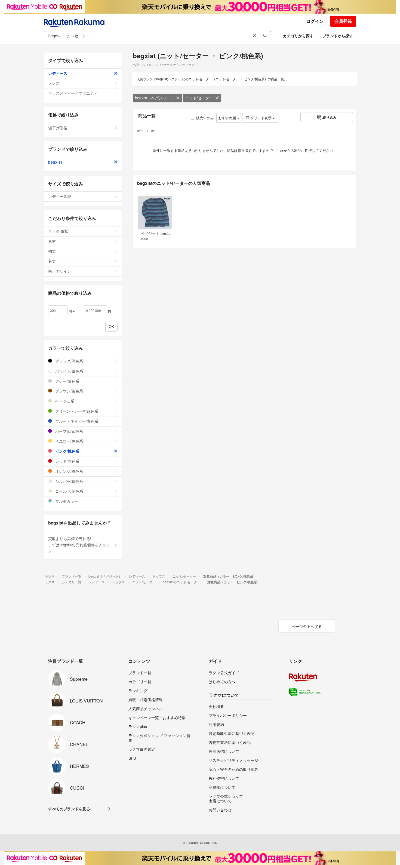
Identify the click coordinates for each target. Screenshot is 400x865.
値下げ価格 (57, 127)
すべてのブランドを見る (69, 808)
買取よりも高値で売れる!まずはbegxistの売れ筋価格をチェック (79, 545)
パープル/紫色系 (68, 431)
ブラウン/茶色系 (68, 391)
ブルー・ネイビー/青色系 (76, 421)
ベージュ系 (64, 401)
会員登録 (343, 21)
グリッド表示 (261, 117)
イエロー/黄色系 (68, 441)
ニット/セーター (199, 97)
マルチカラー (66, 501)
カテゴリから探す (298, 35)
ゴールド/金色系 (68, 491)
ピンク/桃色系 (66, 451)
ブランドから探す (337, 35)
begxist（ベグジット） (154, 97)
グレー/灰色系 (66, 381)
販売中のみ (205, 117)
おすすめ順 (227, 117)
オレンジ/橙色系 (68, 471)
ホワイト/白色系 (68, 371)
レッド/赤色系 (66, 461)
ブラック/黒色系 (68, 361)
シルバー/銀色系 (68, 481)
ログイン (315, 21)
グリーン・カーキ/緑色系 (76, 411)
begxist (55, 162)
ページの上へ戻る (306, 626)
